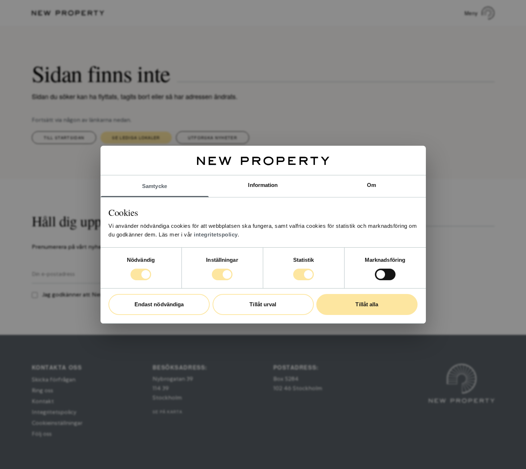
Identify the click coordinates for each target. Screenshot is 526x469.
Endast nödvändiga (159, 304)
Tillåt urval (262, 304)
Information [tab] (263, 185)
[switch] (222, 274)
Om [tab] (371, 185)
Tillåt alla (366, 304)
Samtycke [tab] (154, 186)
